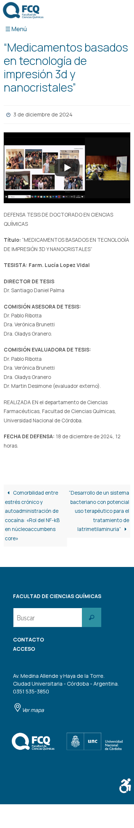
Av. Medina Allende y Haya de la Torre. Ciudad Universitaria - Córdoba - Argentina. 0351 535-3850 (66, 691)
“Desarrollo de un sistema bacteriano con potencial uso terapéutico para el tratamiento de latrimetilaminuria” (99, 509)
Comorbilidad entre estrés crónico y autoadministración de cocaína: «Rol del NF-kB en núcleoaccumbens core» (32, 514)
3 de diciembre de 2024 (43, 113)
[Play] (67, 166)
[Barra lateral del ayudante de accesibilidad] (125, 786)
